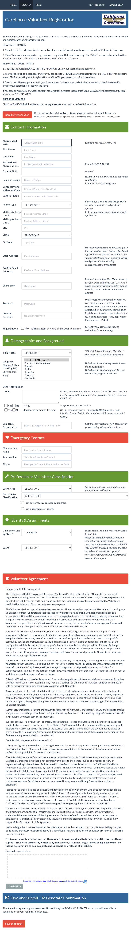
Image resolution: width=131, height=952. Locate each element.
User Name (9, 285)
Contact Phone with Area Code (11, 188)
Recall (38, 4)
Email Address (10, 255)
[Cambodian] (46, 378)
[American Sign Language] (46, 363)
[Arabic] (46, 369)
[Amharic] (46, 366)
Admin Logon (116, 4)
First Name (9, 149)
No (17, 405)
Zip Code (8, 242)
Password (8, 303)
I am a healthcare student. (38, 508)
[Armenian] (46, 372)
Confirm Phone (11, 195)
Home (13, 4)
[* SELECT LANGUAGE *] (46, 359)
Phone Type (9, 204)
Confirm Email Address (10, 270)
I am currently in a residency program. (44, 502)
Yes (26, 328)
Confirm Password (8, 315)
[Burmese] (46, 375)
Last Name (9, 156)
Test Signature (96, 4)
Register (26, 4)
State (6, 234)
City (5, 227)
